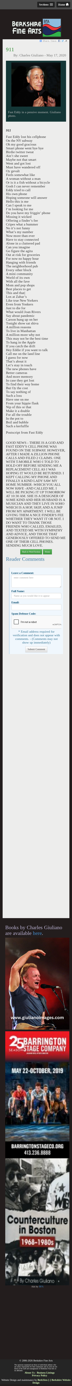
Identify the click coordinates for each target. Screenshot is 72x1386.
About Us (30, 1372)
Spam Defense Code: (23, 613)
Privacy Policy (39, 1375)
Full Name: (18, 591)
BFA (41, 1286)
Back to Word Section (31, 552)
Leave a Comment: (22, 573)
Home (62, 4)
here (37, 933)
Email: (15, 602)
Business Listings (46, 1372)
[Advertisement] (36, 788)
